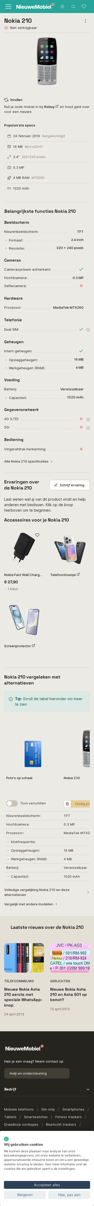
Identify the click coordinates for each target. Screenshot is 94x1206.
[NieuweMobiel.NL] (30, 6)
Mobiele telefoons (19, 1109)
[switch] (12, 803)
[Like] (37, 535)
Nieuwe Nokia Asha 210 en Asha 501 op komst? (68, 994)
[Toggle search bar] (73, 6)
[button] (39, 81)
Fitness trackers (68, 1117)
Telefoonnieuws (19, 981)
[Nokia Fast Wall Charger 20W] (24, 548)
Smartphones (73, 1109)
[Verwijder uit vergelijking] (67, 804)
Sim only (48, 1109)
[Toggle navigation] (7, 6)
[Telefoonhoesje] (70, 548)
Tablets (10, 1117)
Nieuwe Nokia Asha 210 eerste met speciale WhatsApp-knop (23, 997)
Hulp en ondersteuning (28, 1073)
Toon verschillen (33, 803)
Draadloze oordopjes (21, 1124)
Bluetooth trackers (61, 1124)
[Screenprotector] (24, 619)
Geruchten (60, 981)
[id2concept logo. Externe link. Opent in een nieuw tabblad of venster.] (6, 1139)
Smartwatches (36, 1117)
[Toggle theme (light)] (62, 6)
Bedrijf (10, 1089)
